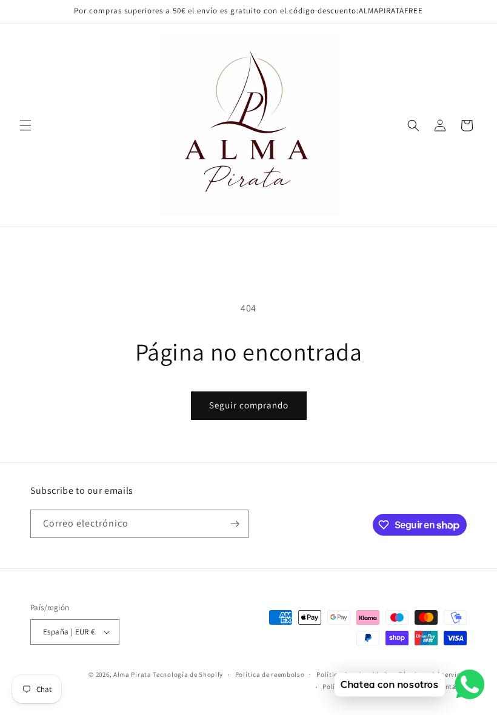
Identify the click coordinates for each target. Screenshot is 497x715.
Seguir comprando (249, 405)
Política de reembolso (270, 674)
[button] (25, 125)
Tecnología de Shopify (188, 674)
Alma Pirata (132, 674)
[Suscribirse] (234, 524)
